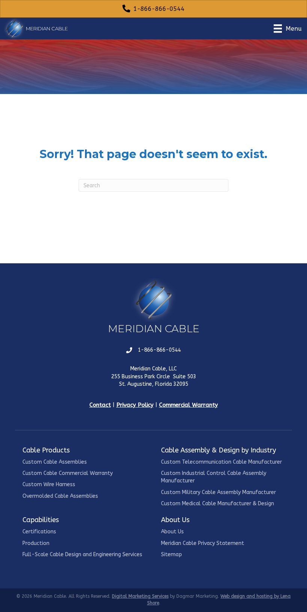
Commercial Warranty (188, 405)
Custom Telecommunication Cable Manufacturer (221, 462)
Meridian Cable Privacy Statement (202, 543)
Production (35, 543)
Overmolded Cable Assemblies (60, 496)
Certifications (39, 531)
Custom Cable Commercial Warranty (67, 473)
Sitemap (171, 554)
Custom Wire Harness (48, 484)
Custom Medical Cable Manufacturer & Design (217, 503)
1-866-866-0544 (159, 350)
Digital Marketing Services (140, 596)
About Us (172, 531)
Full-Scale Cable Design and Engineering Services (82, 554)
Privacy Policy (135, 405)
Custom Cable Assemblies (54, 462)
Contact (100, 405)
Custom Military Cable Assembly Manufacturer (218, 492)
